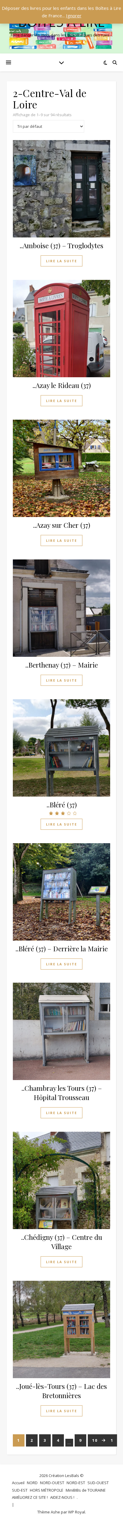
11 (110, 1440)
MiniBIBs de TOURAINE (86, 1490)
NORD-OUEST (52, 1482)
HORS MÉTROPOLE (46, 1490)
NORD (32, 1482)
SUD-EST (19, 1490)
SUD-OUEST (98, 1482)
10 (95, 1440)
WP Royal (76, 1512)
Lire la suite (61, 261)
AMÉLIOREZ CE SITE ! (30, 1497)
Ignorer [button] (74, 16)
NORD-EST (76, 1482)
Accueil (18, 1482)
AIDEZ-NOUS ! (62, 1497)
